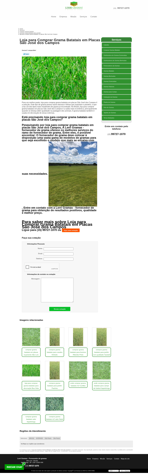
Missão (73, 17)
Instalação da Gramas (110, 97)
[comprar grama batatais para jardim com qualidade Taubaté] (102, 337)
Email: (41, 253)
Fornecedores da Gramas (112, 66)
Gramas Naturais (109, 86)
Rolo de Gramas (109, 107)
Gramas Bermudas (109, 76)
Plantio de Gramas (109, 102)
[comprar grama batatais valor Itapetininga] (31, 404)
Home (53, 17)
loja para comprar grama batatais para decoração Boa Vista (31, 385)
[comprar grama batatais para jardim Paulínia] (55, 370)
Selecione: (24, 438)
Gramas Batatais (109, 71)
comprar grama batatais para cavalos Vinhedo (54, 352)
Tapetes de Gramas (110, 113)
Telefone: (40, 259)
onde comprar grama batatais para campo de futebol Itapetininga (101, 385)
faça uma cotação (71, 230)
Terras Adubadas (109, 118)
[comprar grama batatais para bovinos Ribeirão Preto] (78, 337)
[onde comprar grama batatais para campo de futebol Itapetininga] (102, 370)
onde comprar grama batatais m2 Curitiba (78, 384)
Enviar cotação (60, 309)
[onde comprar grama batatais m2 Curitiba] (78, 370)
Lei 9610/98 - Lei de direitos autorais (71, 451)
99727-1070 (123, 8)
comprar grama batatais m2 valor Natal (54, 418)
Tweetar (26, 54)
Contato (93, 17)
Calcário (106, 45)
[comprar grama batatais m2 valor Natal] (55, 404)
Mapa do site (125, 459)
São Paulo (48, 438)
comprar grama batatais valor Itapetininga (31, 419)
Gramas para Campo (110, 92)
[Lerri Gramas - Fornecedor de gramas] (74, 4)
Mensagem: (36, 279)
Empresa (63, 17)
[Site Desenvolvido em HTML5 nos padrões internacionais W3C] (113, 471)
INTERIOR (39, 438)
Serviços (83, 17)
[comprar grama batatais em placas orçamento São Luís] (31, 337)
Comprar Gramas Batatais (112, 50)
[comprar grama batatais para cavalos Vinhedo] (55, 337)
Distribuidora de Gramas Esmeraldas (115, 55)
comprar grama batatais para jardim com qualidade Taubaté (101, 352)
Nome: (41, 248)
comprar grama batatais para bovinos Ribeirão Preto (78, 352)
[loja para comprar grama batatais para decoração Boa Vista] (31, 370)
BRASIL (31, 438)
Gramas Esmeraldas (110, 81)
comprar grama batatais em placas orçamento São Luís (31, 352)
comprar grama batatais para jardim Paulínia (54, 385)
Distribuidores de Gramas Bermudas (115, 60)
